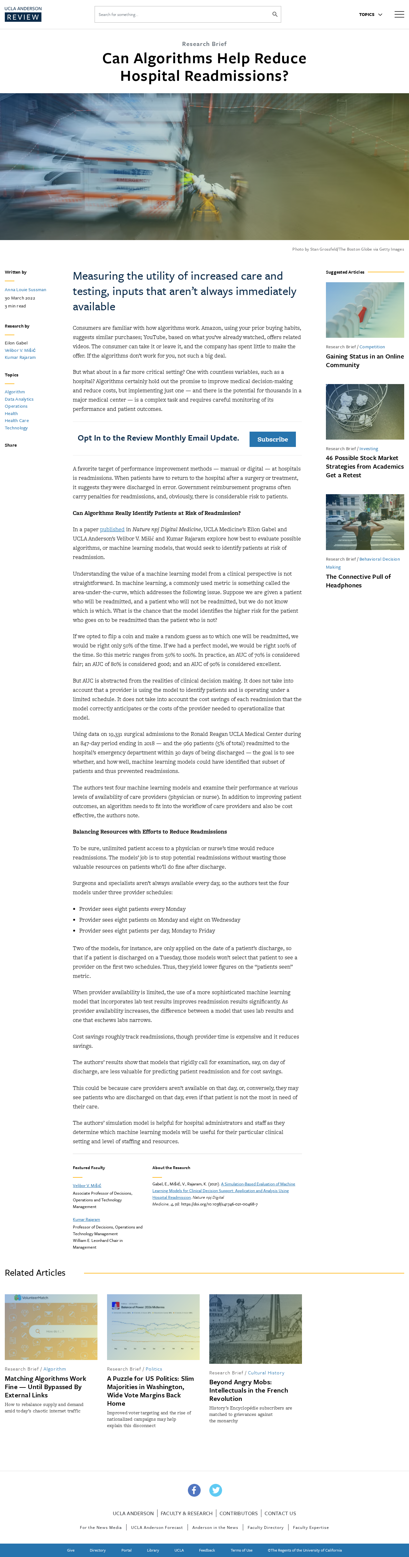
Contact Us (280, 1513)
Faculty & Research (187, 1513)
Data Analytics (19, 399)
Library (153, 1550)
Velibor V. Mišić (20, 350)
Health (11, 413)
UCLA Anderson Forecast (157, 1527)
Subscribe (273, 439)
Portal (126, 1550)
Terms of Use (241, 1550)
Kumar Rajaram (20, 357)
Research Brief (341, 346)
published (112, 529)
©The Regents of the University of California (305, 1550)
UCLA (179, 1550)
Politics (154, 1368)
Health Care (17, 420)
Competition (372, 346)
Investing (368, 448)
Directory (98, 1550)
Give (70, 1550)
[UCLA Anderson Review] (38, 14)
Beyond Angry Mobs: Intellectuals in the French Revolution (248, 1390)
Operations (16, 406)
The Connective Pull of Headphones (358, 581)
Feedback (207, 1550)
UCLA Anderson (133, 1513)
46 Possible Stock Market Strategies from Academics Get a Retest (365, 466)
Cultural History (266, 1372)
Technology (16, 427)
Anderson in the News (215, 1527)
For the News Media (101, 1527)
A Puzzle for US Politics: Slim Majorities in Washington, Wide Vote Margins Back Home (150, 1390)
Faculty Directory (266, 1527)
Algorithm (15, 391)
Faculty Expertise (311, 1527)
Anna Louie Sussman (26, 289)
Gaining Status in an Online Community (365, 360)
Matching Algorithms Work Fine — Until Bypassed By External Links (45, 1386)
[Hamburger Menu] (399, 14)
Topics (367, 14)
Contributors (239, 1513)
